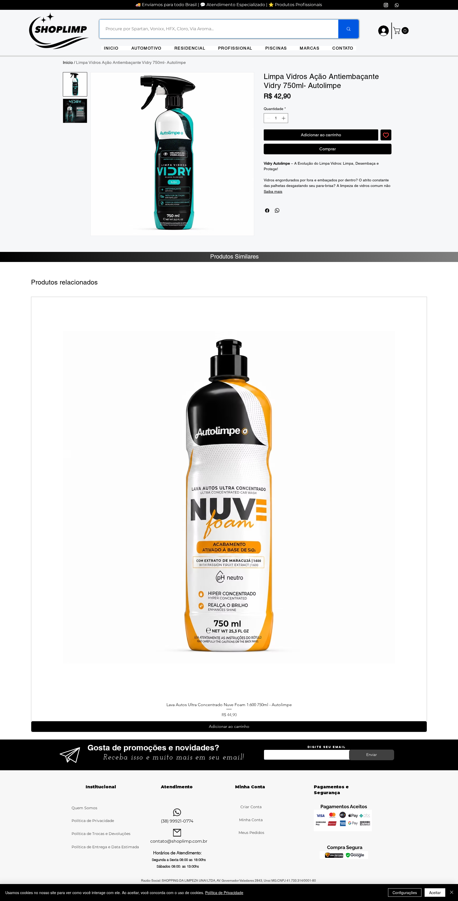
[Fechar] (451, 892)
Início (68, 62)
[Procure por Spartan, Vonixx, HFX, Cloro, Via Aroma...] (348, 29)
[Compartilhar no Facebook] (267, 210)
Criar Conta (251, 806)
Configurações (405, 892)
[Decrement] (268, 118)
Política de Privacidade (93, 820)
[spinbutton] (276, 118)
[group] (229, 514)
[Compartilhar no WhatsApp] (277, 210)
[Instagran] (386, 5)
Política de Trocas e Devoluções (101, 833)
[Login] (383, 31)
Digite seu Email (326, 747)
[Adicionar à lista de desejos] (385, 135)
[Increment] (284, 118)
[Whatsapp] (397, 5)
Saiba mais (273, 191)
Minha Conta (251, 819)
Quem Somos (84, 808)
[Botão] (62, 30)
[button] (309, 48)
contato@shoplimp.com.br (178, 841)
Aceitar (435, 892)
